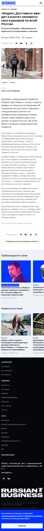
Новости (5, 9)
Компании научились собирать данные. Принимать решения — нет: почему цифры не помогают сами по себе (15, 291)
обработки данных (33, 516)
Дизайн (4, 445)
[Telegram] (3, 479)
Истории (5, 389)
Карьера (5, 437)
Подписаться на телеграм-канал (21, 241)
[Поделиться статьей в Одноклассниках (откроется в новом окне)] (26, 43)
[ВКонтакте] (9, 479)
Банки (4, 428)
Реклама (5, 420)
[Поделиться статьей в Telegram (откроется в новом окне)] (16, 43)
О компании (6, 371)
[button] (41, 3)
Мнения (4, 393)
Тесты (4, 410)
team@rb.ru (6, 472)
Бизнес (14, 9)
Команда (5, 366)
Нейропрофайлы (9, 397)
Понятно (22, 526)
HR (2, 449)
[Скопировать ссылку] (31, 43)
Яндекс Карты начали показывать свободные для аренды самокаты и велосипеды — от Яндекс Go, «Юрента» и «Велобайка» (14, 345)
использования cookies (12, 516)
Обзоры (5, 402)
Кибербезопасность (11, 441)
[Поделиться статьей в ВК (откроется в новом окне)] (21, 43)
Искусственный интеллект (13, 424)
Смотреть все (7, 455)
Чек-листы (6, 406)
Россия (12, 82)
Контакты (6, 375)
